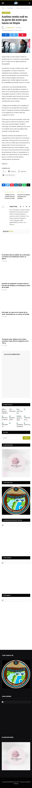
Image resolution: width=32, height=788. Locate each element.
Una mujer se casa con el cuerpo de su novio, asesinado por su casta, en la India (15, 313)
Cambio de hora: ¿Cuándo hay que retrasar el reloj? (10, 196)
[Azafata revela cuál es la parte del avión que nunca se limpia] (16, 46)
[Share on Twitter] (14, 35)
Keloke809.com (11, 782)
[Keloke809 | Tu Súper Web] (16, 3)
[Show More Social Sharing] (28, 35)
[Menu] (3, 3)
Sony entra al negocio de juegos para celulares (23, 196)
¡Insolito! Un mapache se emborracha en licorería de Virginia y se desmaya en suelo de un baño (16, 285)
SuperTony (10, 27)
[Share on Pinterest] (22, 35)
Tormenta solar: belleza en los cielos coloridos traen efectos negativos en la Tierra (15, 341)
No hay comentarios (8, 30)
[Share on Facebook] (6, 35)
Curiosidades (6, 12)
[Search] (29, 3)
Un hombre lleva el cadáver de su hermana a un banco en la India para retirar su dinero (16, 257)
